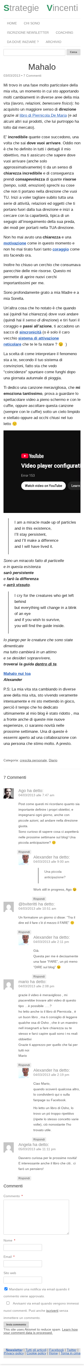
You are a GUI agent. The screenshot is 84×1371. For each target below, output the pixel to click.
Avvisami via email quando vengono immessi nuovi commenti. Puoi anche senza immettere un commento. (41, 1311)
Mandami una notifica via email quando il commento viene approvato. (36, 1292)
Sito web (10, 1273)
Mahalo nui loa (17, 673)
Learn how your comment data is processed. (41, 1331)
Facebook (56, 1350)
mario (23, 981)
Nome (9, 1240)
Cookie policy (36, 1353)
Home (12, 23)
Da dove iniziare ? (23, 42)
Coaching (64, 32)
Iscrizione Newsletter (28, 32)
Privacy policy (14, 1353)
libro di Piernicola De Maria (43, 115)
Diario (53, 760)
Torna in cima (70, 1353)
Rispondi (24, 852)
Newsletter (14, 1350)
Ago (22, 790)
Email (9, 1257)
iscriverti (52, 1310)
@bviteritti (27, 904)
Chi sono (32, 23)
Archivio (53, 42)
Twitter (72, 1350)
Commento (13, 1196)
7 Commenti (32, 75)
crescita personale (33, 760)
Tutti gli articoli (35, 1350)
